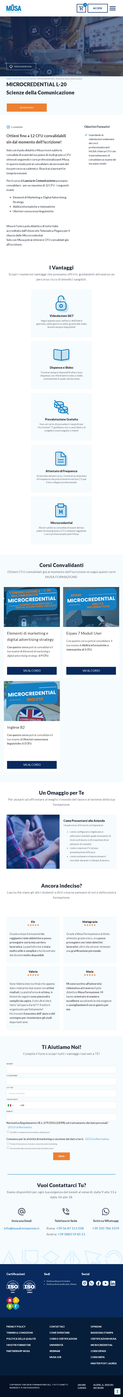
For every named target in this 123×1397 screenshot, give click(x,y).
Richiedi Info (27, 107)
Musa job (55, 1357)
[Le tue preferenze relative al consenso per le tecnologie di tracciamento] (117, 1391)
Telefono (12, 1099)
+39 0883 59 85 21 (71, 1234)
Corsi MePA (98, 1357)
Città (9, 1087)
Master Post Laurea (104, 1363)
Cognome (12, 1076)
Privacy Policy (15, 1326)
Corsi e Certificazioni (63, 1338)
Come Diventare (59, 1332)
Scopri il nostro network (103, 1386)
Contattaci (57, 1326)
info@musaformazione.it (21, 1228)
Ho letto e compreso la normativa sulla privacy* (30, 1132)
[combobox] (10, 1105)
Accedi (97, 8)
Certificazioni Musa (103, 1338)
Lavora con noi (82, 1386)
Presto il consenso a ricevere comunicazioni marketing (33, 1144)
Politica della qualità (21, 1338)
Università (56, 1345)
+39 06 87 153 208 (70, 1228)
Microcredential (23, 66)
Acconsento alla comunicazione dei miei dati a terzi (32, 1148)
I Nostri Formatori (18, 1345)
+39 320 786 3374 (105, 1228)
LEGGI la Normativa (20, 1127)
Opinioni (96, 1326)
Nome (9, 1064)
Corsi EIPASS (98, 1351)
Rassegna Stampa (102, 1332)
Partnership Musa (18, 1351)
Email (9, 1111)
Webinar (54, 1351)
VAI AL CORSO (32, 670)
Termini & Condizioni (19, 1332)
